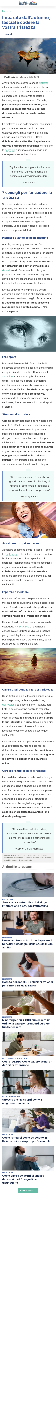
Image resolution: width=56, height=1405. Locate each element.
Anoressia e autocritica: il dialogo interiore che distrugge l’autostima (25, 904)
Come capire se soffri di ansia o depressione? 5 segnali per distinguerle (23, 1179)
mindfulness (22, 626)
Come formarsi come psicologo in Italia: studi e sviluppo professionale (26, 1139)
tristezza (43, 82)
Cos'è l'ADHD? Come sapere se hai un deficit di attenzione (27, 1063)
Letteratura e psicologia (14, 1059)
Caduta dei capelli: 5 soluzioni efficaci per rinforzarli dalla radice (27, 983)
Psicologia (7, 1135)
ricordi (6, 270)
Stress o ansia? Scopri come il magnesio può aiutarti (22, 1101)
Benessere (6, 11)
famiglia (48, 777)
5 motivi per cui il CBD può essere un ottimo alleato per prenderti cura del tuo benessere (26, 1023)
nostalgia (10, 150)
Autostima (7, 900)
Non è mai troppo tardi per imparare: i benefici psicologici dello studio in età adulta (27, 944)
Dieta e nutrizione (11, 1097)
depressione (9, 704)
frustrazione (11, 554)
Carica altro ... (28, 1190)
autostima (7, 376)
